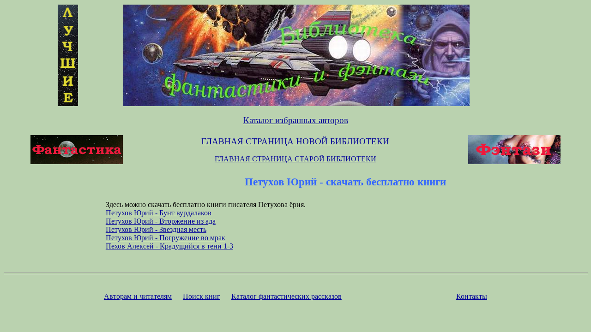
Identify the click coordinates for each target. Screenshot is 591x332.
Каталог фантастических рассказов (286, 296)
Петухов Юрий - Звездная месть (156, 229)
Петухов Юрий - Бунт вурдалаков (158, 213)
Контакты (471, 296)
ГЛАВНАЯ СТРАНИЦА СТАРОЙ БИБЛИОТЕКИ (295, 159)
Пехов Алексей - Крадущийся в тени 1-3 (169, 246)
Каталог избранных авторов (295, 120)
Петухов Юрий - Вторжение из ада (161, 221)
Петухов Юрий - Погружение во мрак (165, 238)
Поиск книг (201, 296)
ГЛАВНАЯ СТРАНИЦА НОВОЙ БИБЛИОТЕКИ (295, 141)
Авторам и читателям (138, 296)
